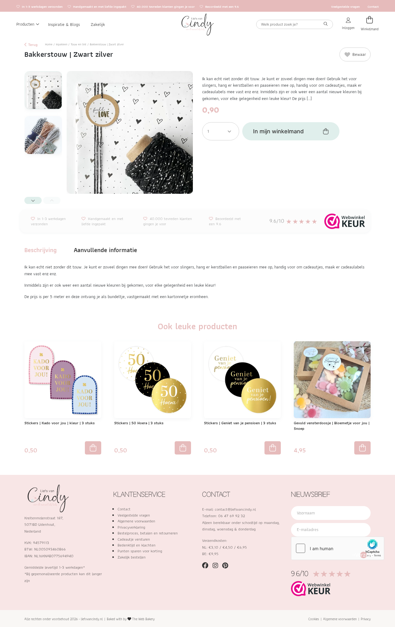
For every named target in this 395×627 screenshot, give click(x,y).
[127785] (93, 448)
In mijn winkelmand (278, 131)
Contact (373, 6)
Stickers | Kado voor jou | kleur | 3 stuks (59, 423)
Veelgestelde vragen (345, 6)
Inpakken (61, 44)
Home (48, 44)
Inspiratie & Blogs (64, 24)
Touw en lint (78, 44)
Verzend (363, 555)
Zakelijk (98, 24)
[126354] (362, 448)
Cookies (313, 619)
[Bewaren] (95, 350)
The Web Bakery (143, 619)
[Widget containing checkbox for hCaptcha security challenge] (337, 548)
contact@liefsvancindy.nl (235, 509)
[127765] (272, 448)
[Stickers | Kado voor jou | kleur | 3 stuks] (62, 379)
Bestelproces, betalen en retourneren (148, 533)
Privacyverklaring (131, 527)
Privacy (366, 619)
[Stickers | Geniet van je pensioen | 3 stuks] (242, 379)
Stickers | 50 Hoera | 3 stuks (139, 423)
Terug (32, 45)
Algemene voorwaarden (136, 521)
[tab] (40, 250)
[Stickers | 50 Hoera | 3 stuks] (152, 379)
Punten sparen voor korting (140, 551)
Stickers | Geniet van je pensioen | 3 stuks (240, 423)
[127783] (183, 448)
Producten (25, 24)
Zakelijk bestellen (132, 557)
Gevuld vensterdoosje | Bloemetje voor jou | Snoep (331, 426)
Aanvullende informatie (105, 250)
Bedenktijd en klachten (137, 545)
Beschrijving (40, 250)
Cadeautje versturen (134, 539)
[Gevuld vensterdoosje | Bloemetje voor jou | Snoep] (332, 379)
